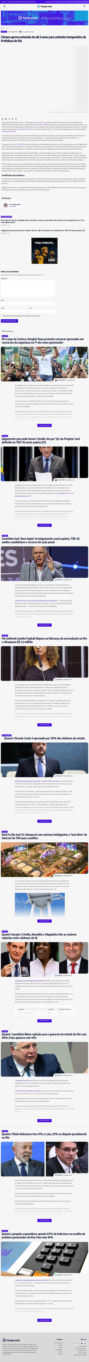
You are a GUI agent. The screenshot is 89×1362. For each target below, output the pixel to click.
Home (2, 28)
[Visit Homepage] (44, 6)
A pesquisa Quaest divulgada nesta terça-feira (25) (32, 981)
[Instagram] (78, 1343)
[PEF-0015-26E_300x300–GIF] (44, 250)
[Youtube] (81, 1343)
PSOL (5, 164)
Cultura (4, 831)
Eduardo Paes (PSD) (9, 131)
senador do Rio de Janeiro (51, 781)
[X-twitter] (75, 1343)
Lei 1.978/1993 (19, 144)
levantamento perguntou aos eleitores (29, 1091)
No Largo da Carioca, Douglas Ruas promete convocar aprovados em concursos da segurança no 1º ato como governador (42, 221)
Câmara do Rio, (25, 129)
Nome (2, 300)
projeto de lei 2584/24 (42, 125)
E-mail (2, 308)
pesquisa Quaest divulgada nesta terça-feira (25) (33, 1280)
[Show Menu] (4, 6)
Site (31, 308)
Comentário (4, 278)
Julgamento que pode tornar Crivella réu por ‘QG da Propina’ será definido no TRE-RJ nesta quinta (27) (43, 230)
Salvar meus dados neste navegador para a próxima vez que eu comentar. (22, 316)
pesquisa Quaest (22, 1080)
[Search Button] (84, 6)
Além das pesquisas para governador (28, 781)
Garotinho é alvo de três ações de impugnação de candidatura (36, 601)
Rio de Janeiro (6, 735)
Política (6, 28)
